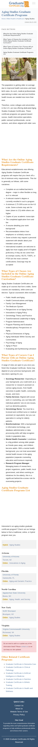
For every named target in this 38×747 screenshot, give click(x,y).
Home (4, 19)
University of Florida (11, 575)
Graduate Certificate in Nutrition (18, 679)
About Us (19, 709)
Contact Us (19, 706)
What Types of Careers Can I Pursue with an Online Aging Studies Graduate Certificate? (18, 47)
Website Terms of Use (19, 712)
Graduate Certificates (18, 739)
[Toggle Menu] (33, 3)
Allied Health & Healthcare (15, 19)
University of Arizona (11, 557)
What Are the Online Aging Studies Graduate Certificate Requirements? (18, 34)
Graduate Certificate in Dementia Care (21, 664)
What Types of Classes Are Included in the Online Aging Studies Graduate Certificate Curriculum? (17, 41)
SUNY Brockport (9, 611)
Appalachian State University (14, 593)
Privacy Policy (19, 715)
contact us (24, 646)
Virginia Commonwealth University (16, 629)
